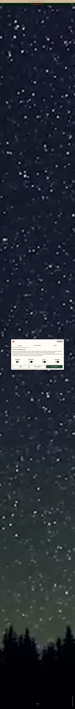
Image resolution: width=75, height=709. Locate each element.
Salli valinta (37, 366)
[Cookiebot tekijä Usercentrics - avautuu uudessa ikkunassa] (57, 341)
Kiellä (20, 366)
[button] (2, 4)
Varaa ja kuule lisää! (72, 701)
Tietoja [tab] (55, 345)
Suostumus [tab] (20, 345)
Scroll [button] (37, 703)
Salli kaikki (54, 366)
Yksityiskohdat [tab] (37, 345)
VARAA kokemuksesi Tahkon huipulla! (37, 1)
